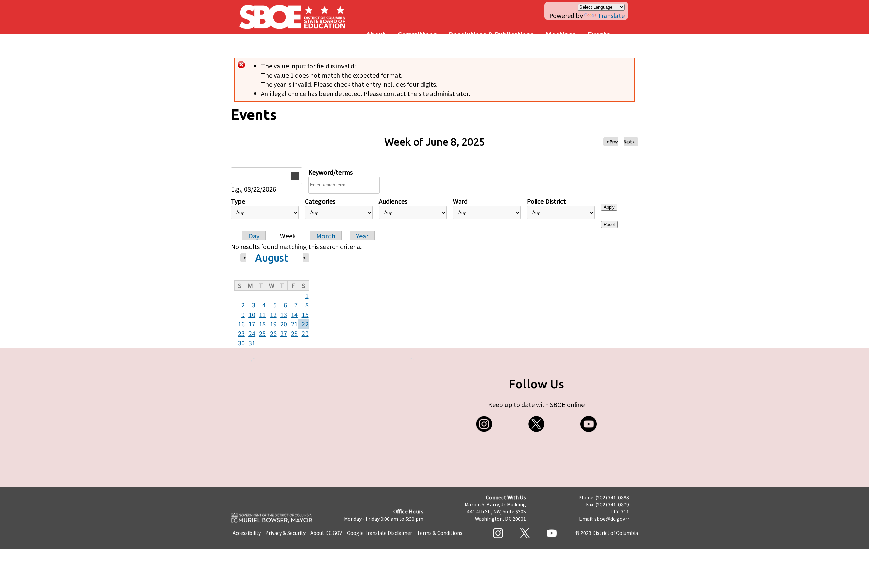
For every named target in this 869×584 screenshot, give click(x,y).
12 (273, 314)
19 (273, 323)
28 (294, 333)
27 (283, 333)
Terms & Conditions (439, 532)
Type (238, 201)
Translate (611, 15)
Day (253, 235)
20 (283, 323)
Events (599, 34)
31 (251, 342)
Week (288, 235)
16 (241, 323)
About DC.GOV (326, 532)
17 (251, 323)
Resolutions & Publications (491, 34)
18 (262, 323)
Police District (546, 201)
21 (294, 323)
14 (294, 314)
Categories (320, 201)
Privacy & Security (285, 532)
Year (362, 235)
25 (262, 333)
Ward (460, 201)
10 (251, 314)
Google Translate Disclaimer (379, 532)
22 (305, 323)
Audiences (393, 201)
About (376, 34)
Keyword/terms (330, 171)
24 (251, 333)
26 (273, 333)
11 (262, 314)
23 (241, 333)
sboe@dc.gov (609, 518)
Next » (629, 141)
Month (325, 235)
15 (305, 314)
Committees (417, 34)
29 (305, 333)
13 (283, 314)
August (272, 258)
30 (241, 342)
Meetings (561, 34)
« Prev (612, 141)
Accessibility (247, 532)
